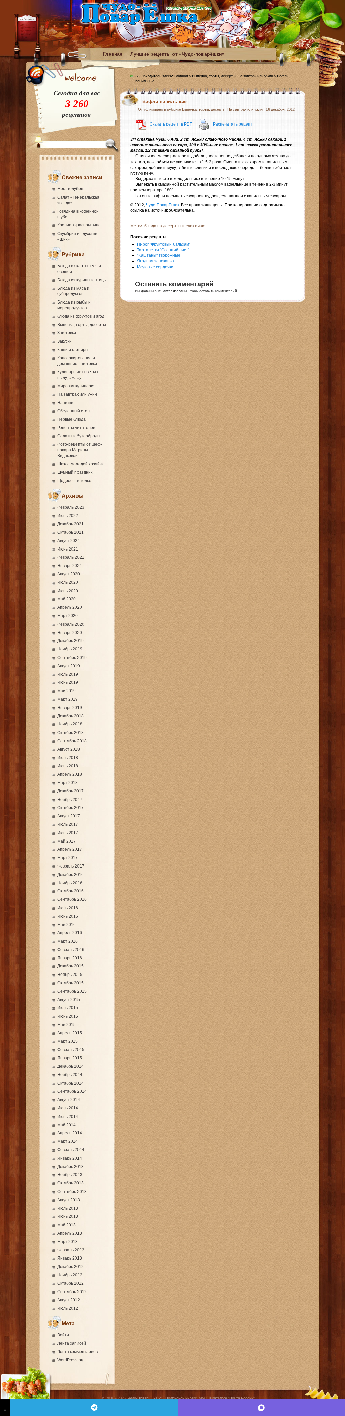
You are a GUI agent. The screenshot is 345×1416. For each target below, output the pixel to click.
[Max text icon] (261, 1407)
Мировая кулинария (76, 386)
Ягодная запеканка (155, 261)
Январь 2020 (69, 632)
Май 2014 (66, 1125)
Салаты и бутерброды (78, 436)
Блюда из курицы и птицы (82, 280)
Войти (63, 1335)
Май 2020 (66, 599)
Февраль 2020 (70, 624)
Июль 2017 (67, 824)
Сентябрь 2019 (72, 657)
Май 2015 (66, 1024)
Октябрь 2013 (70, 1183)
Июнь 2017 (67, 832)
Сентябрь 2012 (72, 1291)
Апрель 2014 (69, 1133)
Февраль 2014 (70, 1149)
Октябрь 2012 (70, 1283)
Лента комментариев (77, 1351)
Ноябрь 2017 (69, 799)
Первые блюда (71, 419)
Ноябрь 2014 (69, 1074)
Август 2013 (68, 1200)
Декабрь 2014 (70, 1066)
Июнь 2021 (67, 549)
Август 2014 (68, 1099)
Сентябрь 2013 (72, 1191)
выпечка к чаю (191, 226)
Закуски (64, 341)
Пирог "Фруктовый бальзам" (163, 244)
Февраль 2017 (70, 866)
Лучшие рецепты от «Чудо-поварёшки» (177, 54)
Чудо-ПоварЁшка (162, 205)
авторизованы (175, 291)
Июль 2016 (67, 908)
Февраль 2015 (70, 1049)
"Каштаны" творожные (158, 255)
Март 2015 (67, 1041)
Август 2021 (68, 540)
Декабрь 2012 (70, 1266)
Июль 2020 (67, 582)
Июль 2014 (67, 1108)
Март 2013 (67, 1241)
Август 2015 (68, 999)
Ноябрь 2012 (69, 1275)
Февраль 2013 (70, 1250)
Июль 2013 (67, 1208)
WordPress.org (71, 1360)
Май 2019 (66, 690)
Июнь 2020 (67, 591)
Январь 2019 (69, 707)
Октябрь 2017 (70, 807)
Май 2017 (66, 841)
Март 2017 (67, 857)
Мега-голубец (70, 188)
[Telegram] (94, 1407)
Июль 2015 (67, 1007)
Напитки (65, 402)
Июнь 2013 (67, 1216)
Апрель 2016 (69, 932)
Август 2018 (68, 749)
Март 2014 (67, 1141)
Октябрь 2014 (70, 1083)
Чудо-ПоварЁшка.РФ (145, 1398)
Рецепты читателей (76, 427)
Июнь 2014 (67, 1116)
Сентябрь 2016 (72, 899)
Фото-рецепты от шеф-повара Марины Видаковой (79, 450)
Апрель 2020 (69, 607)
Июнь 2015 (67, 1016)
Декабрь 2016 (70, 874)
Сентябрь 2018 (72, 741)
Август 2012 (68, 1300)
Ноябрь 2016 (69, 883)
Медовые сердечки (155, 266)
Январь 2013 (69, 1258)
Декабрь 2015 (70, 966)
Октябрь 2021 (70, 532)
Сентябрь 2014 (72, 1091)
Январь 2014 (69, 1158)
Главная (112, 54)
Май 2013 (66, 1225)
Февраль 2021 (70, 557)
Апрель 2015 (69, 1033)
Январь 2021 (69, 565)
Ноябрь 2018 (69, 724)
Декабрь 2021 (70, 524)
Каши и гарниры (72, 349)
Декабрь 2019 (70, 640)
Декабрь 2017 (70, 791)
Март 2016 (67, 941)
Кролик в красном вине (79, 225)
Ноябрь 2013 (69, 1174)
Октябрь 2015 (70, 983)
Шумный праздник (74, 472)
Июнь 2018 (67, 766)
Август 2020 (68, 574)
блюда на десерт (160, 226)
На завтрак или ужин (77, 394)
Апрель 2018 (69, 774)
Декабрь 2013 (70, 1166)
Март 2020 (67, 615)
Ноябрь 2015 (69, 974)
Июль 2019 (67, 674)
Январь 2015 (69, 1058)
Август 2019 (68, 666)
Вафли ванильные (164, 101)
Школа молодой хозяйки (80, 464)
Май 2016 (66, 924)
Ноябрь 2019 (69, 649)
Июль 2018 (67, 757)
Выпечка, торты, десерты (81, 324)
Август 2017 (68, 816)
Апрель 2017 (69, 849)
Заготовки (66, 332)
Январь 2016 (69, 958)
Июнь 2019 (67, 682)
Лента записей (71, 1343)
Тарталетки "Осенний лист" (163, 250)
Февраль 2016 (70, 949)
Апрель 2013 (69, 1233)
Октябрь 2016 (70, 891)
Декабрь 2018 (70, 716)
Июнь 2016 (67, 916)
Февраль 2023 (70, 507)
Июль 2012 (67, 1308)
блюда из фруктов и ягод (80, 316)
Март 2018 (67, 782)
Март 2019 (67, 699)
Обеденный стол (73, 411)
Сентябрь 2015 (72, 991)
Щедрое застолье (74, 480)
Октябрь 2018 (70, 732)
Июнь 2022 (67, 515)
